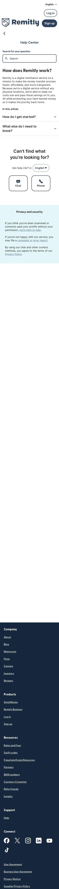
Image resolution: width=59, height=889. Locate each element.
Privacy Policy (13, 254)
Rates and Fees (12, 745)
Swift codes (10, 752)
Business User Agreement (18, 871)
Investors (9, 673)
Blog (6, 644)
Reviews (8, 681)
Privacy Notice (12, 879)
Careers (8, 666)
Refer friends (11, 789)
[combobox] (41, 168)
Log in (7, 717)
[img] (20, 22)
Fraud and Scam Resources (19, 760)
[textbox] (33, 58)
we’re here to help (30, 230)
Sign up (8, 724)
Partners (9, 767)
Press (7, 659)
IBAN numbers (12, 774)
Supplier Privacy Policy (17, 886)
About (7, 637)
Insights (8, 796)
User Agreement (13, 864)
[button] (51, 4)
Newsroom (10, 651)
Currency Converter (15, 782)
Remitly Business (13, 709)
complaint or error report (32, 240)
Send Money (11, 702)
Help (6, 818)
